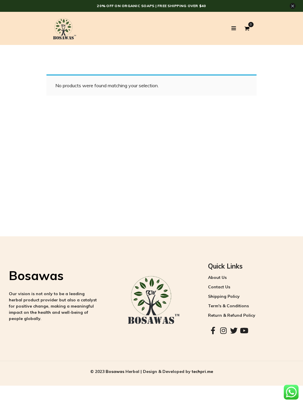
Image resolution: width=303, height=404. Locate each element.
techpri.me (202, 371)
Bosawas (36, 275)
